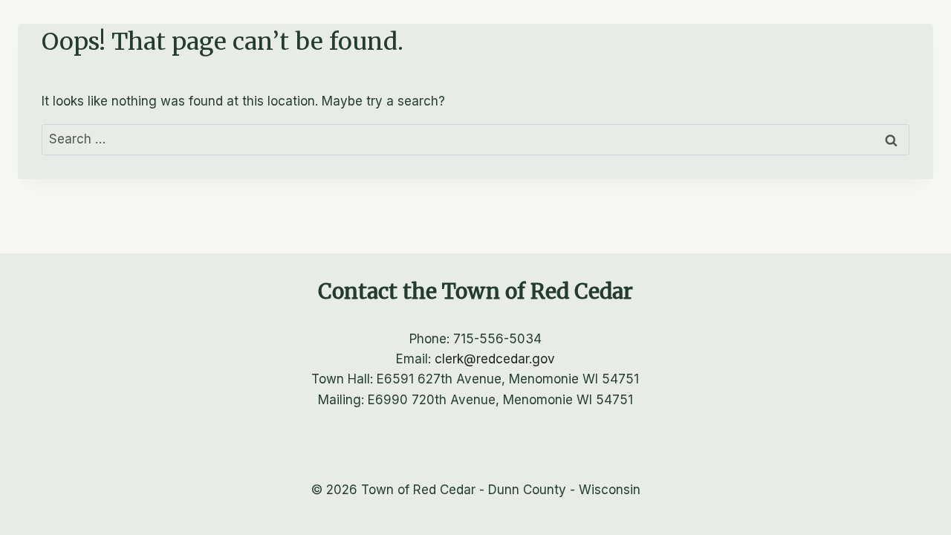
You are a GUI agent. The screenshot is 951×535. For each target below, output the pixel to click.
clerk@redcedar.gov (495, 358)
